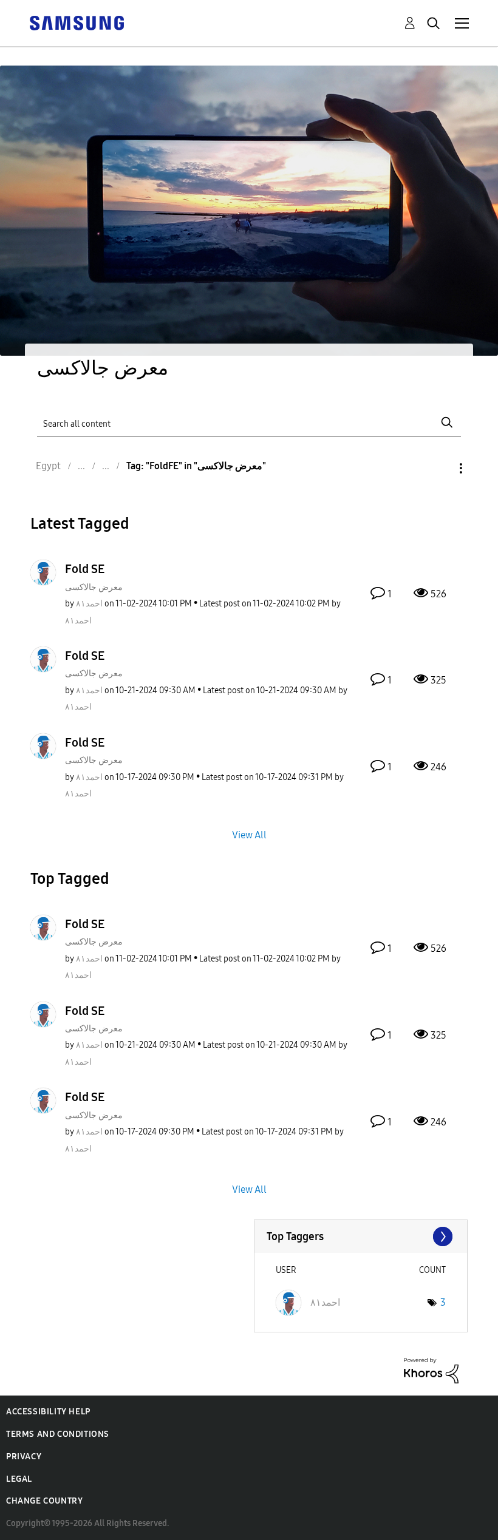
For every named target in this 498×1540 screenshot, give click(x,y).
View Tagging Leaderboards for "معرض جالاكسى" (361, 1236)
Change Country (44, 1501)
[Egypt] (76, 22)
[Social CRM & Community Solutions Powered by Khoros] (431, 1369)
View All (249, 834)
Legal (19, 1479)
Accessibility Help (48, 1411)
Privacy (23, 1456)
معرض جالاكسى (94, 587)
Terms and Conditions (57, 1434)
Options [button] (440, 468)
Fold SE (84, 568)
